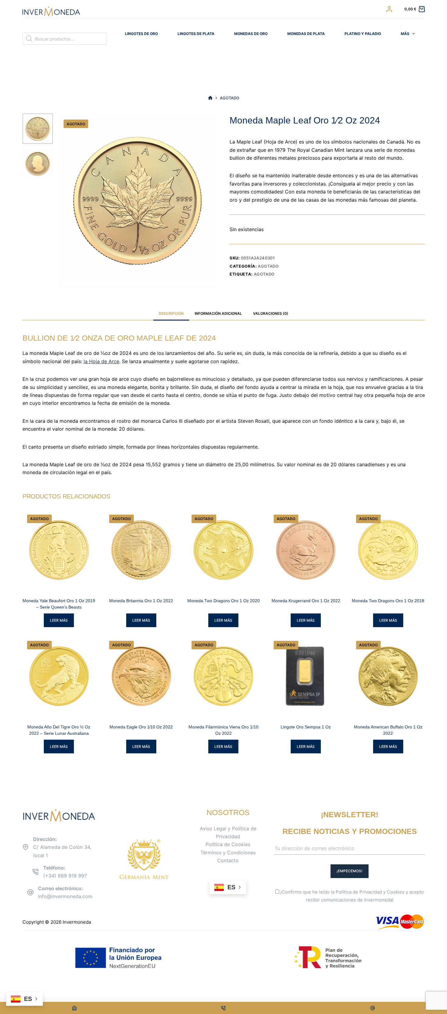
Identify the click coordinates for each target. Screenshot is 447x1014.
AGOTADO (264, 274)
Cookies (395, 892)
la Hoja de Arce (101, 361)
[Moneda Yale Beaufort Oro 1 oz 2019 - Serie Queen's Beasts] (59, 550)
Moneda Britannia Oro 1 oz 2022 (141, 600)
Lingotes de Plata (196, 33)
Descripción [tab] (171, 313)
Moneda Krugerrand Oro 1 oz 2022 (306, 600)
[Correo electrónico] (372, 1008)
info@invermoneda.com (65, 896)
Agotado (268, 266)
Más (405, 33)
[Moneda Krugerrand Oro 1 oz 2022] (305, 550)
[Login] (389, 9)
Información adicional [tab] (218, 313)
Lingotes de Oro (141, 33)
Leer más (59, 620)
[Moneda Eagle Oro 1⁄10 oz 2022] (141, 676)
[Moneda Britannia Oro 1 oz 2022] (141, 550)
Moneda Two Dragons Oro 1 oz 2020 (223, 600)
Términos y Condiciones (228, 852)
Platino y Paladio (363, 33)
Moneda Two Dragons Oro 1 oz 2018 (388, 600)
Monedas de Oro (251, 33)
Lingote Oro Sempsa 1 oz (306, 726)
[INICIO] (210, 98)
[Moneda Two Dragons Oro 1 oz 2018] (388, 550)
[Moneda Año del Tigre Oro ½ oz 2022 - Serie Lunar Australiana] (59, 676)
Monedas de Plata (306, 33)
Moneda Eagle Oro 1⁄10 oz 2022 (141, 726)
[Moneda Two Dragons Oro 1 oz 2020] (223, 550)
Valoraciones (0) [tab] (270, 313)
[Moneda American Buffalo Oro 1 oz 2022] (388, 676)
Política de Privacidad (359, 892)
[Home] (74, 1008)
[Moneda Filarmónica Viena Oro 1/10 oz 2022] (223, 676)
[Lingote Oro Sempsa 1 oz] (305, 676)
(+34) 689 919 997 (65, 876)
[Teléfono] (223, 1008)
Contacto (228, 860)
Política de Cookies (228, 844)
